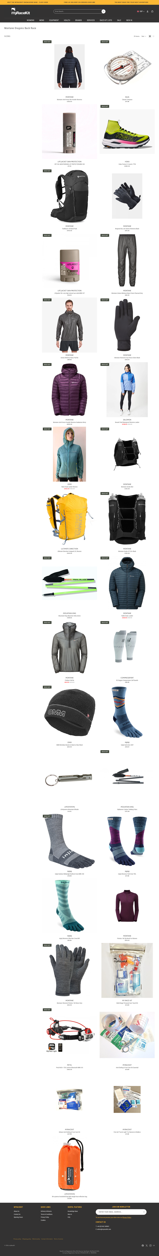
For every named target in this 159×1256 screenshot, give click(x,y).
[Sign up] (144, 1212)
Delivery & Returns (46, 1211)
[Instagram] (150, 1245)
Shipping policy (26, 1239)
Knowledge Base (73, 1211)
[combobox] (77, 11)
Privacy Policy (45, 1217)
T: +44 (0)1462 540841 (102, 1226)
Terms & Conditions (46, 1214)
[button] (144, 36)
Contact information (47, 1239)
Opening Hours (18, 1217)
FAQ (69, 1217)
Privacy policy (17, 1239)
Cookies (43, 1220)
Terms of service (58, 1239)
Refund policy (36, 1239)
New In (70, 1214)
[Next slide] (94, 67)
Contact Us (17, 1214)
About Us (16, 1211)
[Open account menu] (147, 11)
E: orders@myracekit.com (103, 1229)
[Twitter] (146, 1245)
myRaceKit (12, 1245)
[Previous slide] (45, 67)
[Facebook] (142, 1245)
